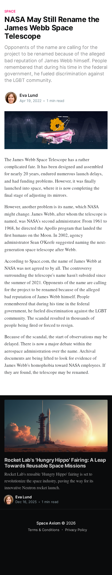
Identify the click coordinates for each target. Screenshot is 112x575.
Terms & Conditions (43, 530)
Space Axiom (48, 523)
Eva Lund (29, 95)
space (10, 11)
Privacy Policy (76, 530)
